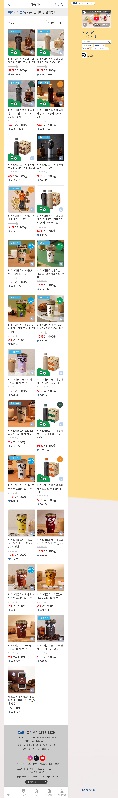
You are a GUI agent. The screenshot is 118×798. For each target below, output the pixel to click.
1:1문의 (36, 749)
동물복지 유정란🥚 (99, 45)
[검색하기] (109, 42)
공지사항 (26, 749)
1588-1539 (47, 732)
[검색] (57, 4)
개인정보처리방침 (30, 764)
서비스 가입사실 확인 (36, 772)
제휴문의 (46, 749)
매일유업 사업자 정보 (49, 764)
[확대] (74, 3)
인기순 (50, 23)
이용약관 (16, 764)
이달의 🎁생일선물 (87, 45)
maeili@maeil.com (40, 741)
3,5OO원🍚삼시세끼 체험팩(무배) (100, 48)
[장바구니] (62, 4)
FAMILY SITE (35, 782)
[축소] (76, 3)
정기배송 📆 (86, 48)
